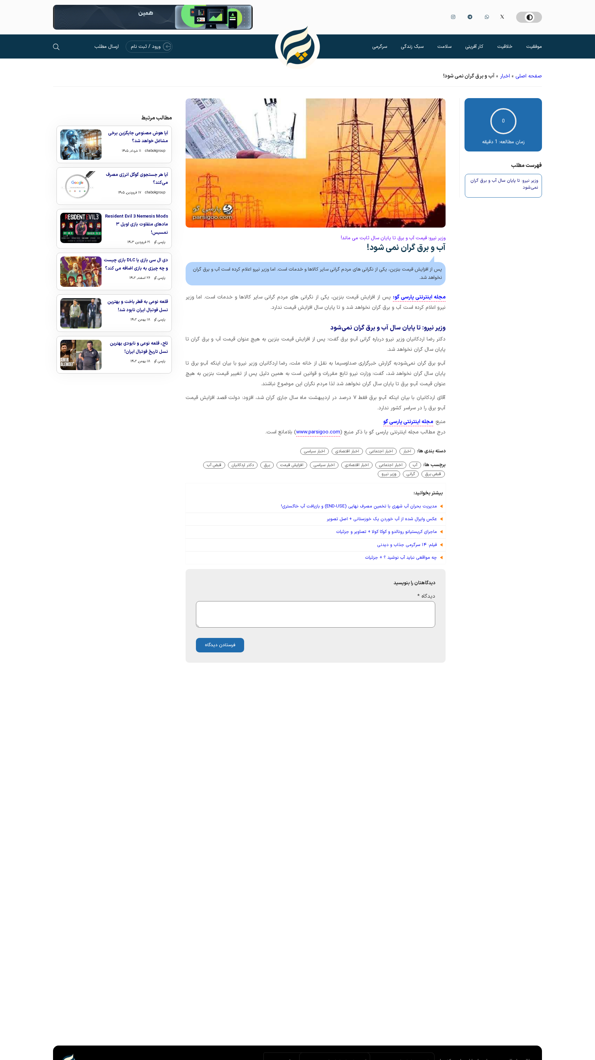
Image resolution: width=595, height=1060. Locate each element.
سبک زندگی (412, 46)
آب (415, 465)
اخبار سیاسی (314, 451)
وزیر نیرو (389, 474)
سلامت (444, 46)
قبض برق (433, 474)
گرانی (411, 474)
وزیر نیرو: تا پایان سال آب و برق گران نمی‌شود (504, 184)
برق (267, 465)
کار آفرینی (474, 46)
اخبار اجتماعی (381, 451)
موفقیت (534, 46)
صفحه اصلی (528, 76)
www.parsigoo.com (318, 432)
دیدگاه (426, 596)
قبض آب (214, 465)
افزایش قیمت (291, 465)
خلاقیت (504, 46)
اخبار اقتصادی (347, 451)
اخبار (505, 76)
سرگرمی (379, 46)
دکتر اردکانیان (243, 465)
